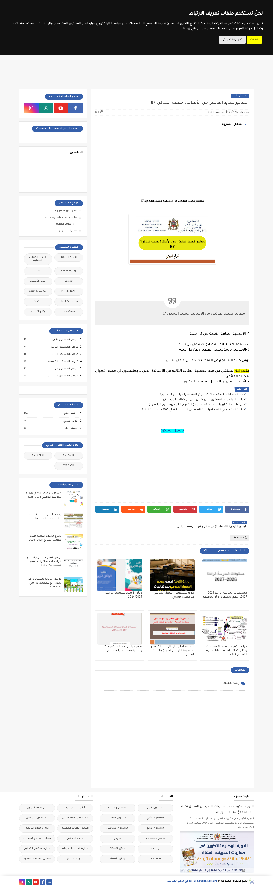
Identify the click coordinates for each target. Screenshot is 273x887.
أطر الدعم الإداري (75, 808)
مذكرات (38, 301)
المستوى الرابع (155, 828)
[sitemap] (49, 882)
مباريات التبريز (75, 859)
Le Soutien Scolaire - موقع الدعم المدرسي (192, 881)
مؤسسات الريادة (69, 301)
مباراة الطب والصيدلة (75, 848)
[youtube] (61, 108)
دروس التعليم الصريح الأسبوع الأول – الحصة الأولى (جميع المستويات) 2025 (44, 562)
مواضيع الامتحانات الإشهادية (61, 217)
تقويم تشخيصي (68, 271)
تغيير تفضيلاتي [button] (232, 39)
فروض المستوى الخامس (63, 361)
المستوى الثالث (117, 808)
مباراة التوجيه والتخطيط (37, 838)
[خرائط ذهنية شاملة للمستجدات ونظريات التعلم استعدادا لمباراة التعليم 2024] (224, 629)
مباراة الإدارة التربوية (37, 828)
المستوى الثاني (155, 818)
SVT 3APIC (68, 465)
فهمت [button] (254, 39)
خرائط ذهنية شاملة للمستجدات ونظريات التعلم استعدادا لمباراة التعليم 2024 (226, 650)
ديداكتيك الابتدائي (69, 291)
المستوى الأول (155, 808)
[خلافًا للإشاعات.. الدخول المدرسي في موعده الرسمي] (172, 575)
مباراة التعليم (75, 838)
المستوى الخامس (117, 818)
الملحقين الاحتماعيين (75, 818)
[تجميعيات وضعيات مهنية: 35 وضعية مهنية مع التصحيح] (119, 629)
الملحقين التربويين (37, 818)
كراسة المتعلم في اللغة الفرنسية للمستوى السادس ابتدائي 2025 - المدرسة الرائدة (193, 409)
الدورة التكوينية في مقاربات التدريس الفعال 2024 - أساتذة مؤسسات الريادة (217, 809)
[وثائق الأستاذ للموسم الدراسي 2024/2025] (119, 575)
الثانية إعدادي (70, 428)
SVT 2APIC (38, 455)
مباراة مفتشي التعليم (37, 848)
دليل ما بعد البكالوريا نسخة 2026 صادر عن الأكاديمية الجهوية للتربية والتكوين (197, 404)
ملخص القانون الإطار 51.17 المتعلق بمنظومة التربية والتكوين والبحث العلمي (173, 650)
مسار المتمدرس (68, 230)
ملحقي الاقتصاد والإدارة (37, 859)
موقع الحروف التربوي (66, 211)
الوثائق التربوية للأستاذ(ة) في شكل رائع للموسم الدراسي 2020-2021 (45, 583)
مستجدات (240, 95)
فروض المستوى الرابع (64, 368)
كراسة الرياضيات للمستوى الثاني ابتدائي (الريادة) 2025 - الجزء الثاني (204, 399)
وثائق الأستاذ (38, 311)
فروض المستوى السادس (62, 376)
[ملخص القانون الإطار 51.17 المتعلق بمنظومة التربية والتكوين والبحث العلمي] (172, 629)
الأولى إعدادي (70, 421)
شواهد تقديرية (38, 291)
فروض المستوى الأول (65, 339)
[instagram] (31, 108)
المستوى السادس (117, 828)
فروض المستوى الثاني (65, 354)
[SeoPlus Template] (251, 881)
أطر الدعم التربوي (37, 808)
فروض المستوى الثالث (64, 347)
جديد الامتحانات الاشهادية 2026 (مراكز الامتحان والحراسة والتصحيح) (202, 394)
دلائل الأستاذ (37, 281)
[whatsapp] (46, 108)
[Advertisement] (172, 166)
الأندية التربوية (68, 257)
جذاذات (69, 281)
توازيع (38, 271)
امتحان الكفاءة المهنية (38, 259)
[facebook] (75, 108)
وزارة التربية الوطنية (66, 224)
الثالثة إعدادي (70, 413)
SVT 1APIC (68, 455)
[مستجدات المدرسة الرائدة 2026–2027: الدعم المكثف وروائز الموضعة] (224, 575)
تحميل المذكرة (172, 431)
